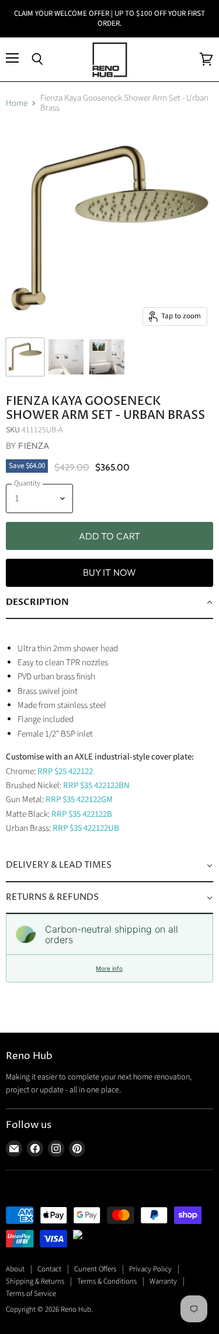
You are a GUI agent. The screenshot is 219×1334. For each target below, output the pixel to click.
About (15, 1269)
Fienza (33, 445)
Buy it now (110, 572)
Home (16, 103)
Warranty (163, 1281)
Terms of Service (31, 1293)
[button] (109, 602)
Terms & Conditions (107, 1281)
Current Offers (95, 1269)
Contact (49, 1269)
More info (109, 968)
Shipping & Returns (35, 1281)
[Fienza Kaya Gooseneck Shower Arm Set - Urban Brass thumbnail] (25, 357)
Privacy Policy (150, 1269)
